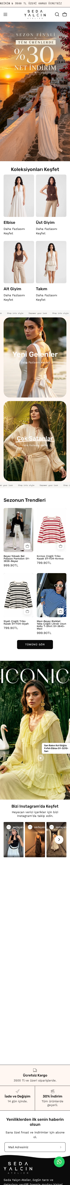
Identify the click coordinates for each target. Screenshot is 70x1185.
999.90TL (11, 565)
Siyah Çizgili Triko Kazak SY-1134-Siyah (16, 622)
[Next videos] (59, 839)
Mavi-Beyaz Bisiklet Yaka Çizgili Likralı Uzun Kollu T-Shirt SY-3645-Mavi (51, 625)
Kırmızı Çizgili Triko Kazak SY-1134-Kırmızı (50, 557)
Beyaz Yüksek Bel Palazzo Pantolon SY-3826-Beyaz (17, 558)
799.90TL (44, 563)
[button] (56, 14)
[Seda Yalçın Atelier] (35, 14)
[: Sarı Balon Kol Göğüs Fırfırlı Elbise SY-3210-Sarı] (40, 758)
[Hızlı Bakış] (27, 546)
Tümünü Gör (35, 644)
